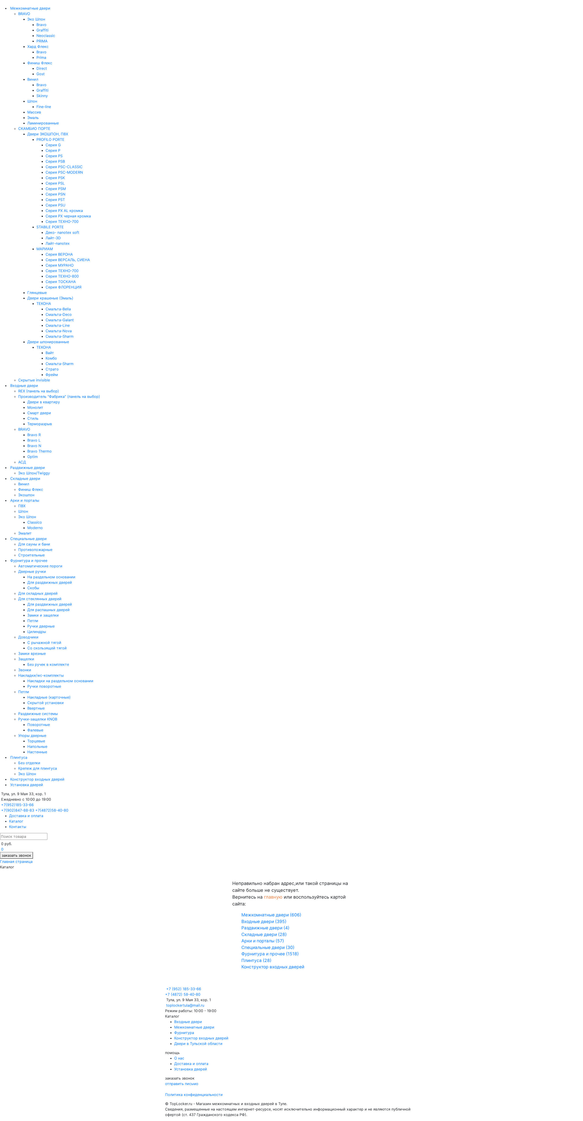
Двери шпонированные (48, 341)
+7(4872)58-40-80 (51, 810)
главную (273, 897)
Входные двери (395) (263, 921)
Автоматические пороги (40, 566)
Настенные (37, 752)
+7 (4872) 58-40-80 (182, 994)
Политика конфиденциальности (194, 1094)
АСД (22, 462)
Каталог (16, 821)
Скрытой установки (45, 702)
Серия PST (55, 199)
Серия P (53, 150)
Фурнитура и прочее (28, 560)
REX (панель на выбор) (38, 391)
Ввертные (36, 708)
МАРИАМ (44, 249)
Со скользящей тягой (47, 648)
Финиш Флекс (39, 63)
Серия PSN (55, 194)
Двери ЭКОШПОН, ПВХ (47, 134)
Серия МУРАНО (60, 265)
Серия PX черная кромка (68, 216)
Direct (41, 68)
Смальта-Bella (58, 309)
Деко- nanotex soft (62, 232)
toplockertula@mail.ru (185, 1005)
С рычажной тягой (44, 642)
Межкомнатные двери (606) (271, 915)
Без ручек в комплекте (48, 664)
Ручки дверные (41, 626)
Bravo (41, 24)
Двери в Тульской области (198, 1043)
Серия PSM (56, 188)
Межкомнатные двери (29, 8)
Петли (32, 620)
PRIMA (42, 41)
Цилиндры (36, 631)
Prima (41, 57)
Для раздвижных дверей (49, 582)
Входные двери (23, 385)
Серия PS (54, 156)
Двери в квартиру (43, 402)
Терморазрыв (39, 424)
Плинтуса (18, 757)
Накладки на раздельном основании (60, 681)
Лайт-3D (53, 238)
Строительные (31, 555)
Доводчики (28, 637)
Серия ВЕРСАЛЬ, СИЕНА (68, 259)
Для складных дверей (38, 593)
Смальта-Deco (59, 314)
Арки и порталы (24, 500)
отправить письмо (181, 1083)
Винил (32, 79)
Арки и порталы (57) (262, 941)
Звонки (24, 670)
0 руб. (6, 843)
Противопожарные (35, 549)
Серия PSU (55, 205)
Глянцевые (37, 292)
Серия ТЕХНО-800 (62, 276)
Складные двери (24, 478)
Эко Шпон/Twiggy (34, 473)
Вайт (50, 352)
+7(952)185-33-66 (17, 804)
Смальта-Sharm (60, 336)
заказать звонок (16, 855)
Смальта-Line (58, 325)
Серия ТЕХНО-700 (62, 221)
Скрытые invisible (34, 380)
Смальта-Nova (59, 331)
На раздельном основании (51, 577)
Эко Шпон (36, 19)
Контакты (17, 826)
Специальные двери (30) (267, 947)
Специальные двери (28, 538)
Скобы (33, 588)
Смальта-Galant (60, 320)
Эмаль (33, 117)
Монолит (35, 407)
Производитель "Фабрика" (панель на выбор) (59, 396)
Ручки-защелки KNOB (37, 719)
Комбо (51, 358)
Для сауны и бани (34, 544)
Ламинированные (43, 123)
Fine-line (43, 106)
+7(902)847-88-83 (17, 810)
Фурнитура (184, 1032)
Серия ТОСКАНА (61, 281)
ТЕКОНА (43, 303)
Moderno (35, 527)
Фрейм (52, 374)
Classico (34, 522)
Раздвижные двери (27, 467)
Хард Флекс (38, 46)
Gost (40, 74)
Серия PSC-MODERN (64, 172)
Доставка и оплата (26, 815)
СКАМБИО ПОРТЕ (34, 128)
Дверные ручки (32, 571)
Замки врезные (32, 653)
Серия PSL (55, 183)
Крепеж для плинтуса (37, 768)
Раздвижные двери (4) (265, 928)
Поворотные (38, 724)
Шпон (32, 101)
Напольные (37, 746)
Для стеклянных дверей (39, 598)
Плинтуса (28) (256, 960)
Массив (34, 112)
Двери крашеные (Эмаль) (50, 298)
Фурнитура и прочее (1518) (270, 953)
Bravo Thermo (39, 451)
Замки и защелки (43, 615)
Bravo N (34, 445)
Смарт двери (39, 413)
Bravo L (34, 440)
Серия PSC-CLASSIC (64, 167)
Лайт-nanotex (58, 243)
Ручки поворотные (44, 686)
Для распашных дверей (48, 609)
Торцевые (36, 741)
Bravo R (34, 434)
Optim (32, 456)
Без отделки (29, 763)
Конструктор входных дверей (36, 779)
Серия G (53, 145)
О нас (179, 1058)
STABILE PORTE (50, 227)
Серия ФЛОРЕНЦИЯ (64, 287)
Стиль (32, 418)
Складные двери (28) (264, 934)
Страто (52, 369)
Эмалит (25, 533)
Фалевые (35, 730)
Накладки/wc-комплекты (41, 675)
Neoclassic (45, 35)
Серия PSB (55, 161)
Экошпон (26, 495)
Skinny (42, 95)
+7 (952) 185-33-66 (183, 989)
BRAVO (24, 13)
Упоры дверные (32, 735)
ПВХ (22, 506)
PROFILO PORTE (50, 139)
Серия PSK (55, 177)
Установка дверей (26, 784)
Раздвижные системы (38, 713)
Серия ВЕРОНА (59, 254)
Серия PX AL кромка (64, 210)
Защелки (26, 659)
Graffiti (42, 30)
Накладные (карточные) (49, 697)
